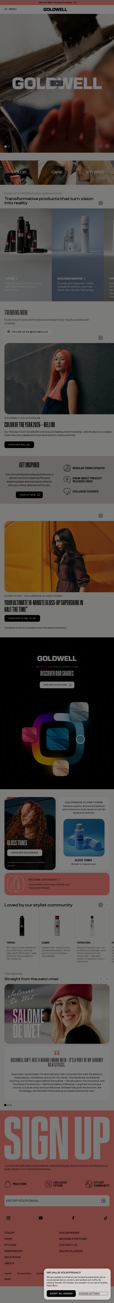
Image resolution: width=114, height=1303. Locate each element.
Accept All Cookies (61, 1293)
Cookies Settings (89, 1293)
